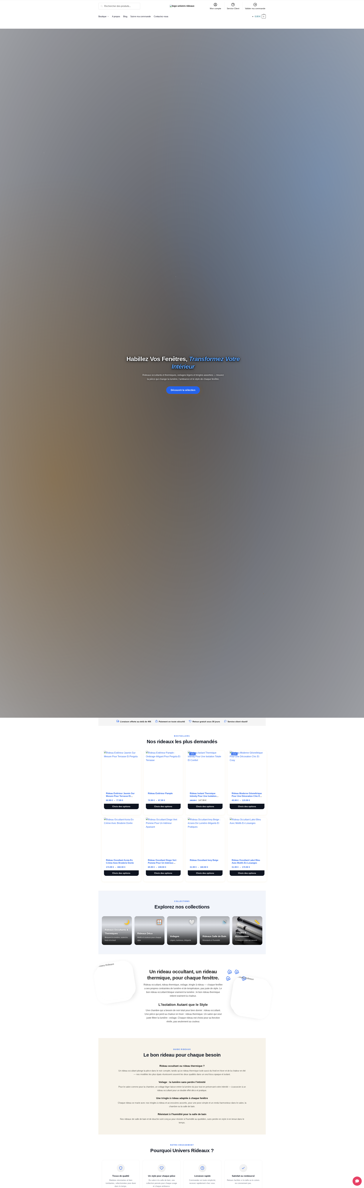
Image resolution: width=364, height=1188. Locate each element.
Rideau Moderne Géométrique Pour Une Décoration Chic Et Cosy (247, 796)
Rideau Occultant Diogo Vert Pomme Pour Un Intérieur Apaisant (162, 863)
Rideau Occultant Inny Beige (204, 860)
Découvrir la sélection (183, 390)
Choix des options (121, 806)
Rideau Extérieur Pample (160, 793)
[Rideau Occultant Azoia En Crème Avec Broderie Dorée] (121, 836)
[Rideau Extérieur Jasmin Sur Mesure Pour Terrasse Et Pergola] (121, 769)
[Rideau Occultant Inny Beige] (205, 836)
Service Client (233, 8)
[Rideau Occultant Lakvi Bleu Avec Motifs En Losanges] (247, 836)
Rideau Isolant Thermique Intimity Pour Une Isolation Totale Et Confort (203, 796)
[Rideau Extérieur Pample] (163, 769)
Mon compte (215, 8)
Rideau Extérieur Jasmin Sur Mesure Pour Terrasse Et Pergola (120, 796)
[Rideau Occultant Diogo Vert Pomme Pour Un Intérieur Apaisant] (163, 836)
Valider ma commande (255, 8)
